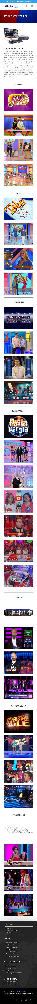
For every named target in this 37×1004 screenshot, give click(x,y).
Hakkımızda (9, 928)
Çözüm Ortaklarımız (11, 930)
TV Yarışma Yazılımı (11, 954)
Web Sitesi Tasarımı (10, 968)
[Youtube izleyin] (26, 1000)
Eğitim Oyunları (10, 949)
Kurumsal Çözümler (11, 947)
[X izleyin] (22, 1000)
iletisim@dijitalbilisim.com (16, 984)
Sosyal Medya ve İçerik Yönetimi (14, 973)
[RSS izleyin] (31, 1000)
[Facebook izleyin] (17, 1000)
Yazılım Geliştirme (11, 945)
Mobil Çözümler (9, 970)
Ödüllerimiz (9, 933)
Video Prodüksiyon (11, 951)
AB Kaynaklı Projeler (11, 942)
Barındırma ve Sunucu (11, 966)
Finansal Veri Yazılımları (12, 956)
